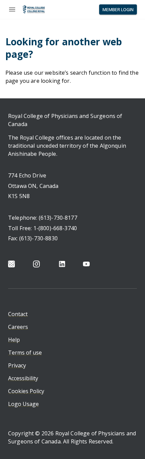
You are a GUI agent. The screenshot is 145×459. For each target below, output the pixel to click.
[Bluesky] (11, 264)
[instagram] (36, 264)
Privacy (17, 365)
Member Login (118, 9)
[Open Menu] (12, 9)
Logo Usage (23, 404)
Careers (18, 327)
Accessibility (23, 378)
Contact (18, 314)
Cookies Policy (26, 391)
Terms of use (25, 352)
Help (14, 339)
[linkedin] (62, 264)
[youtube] (86, 264)
